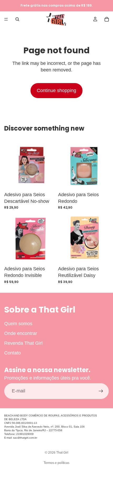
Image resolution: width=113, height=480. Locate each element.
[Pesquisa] (17, 19)
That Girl (62, 452)
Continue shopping (56, 90)
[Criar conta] (100, 391)
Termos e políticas (56, 463)
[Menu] (6, 19)
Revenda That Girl (23, 343)
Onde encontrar (20, 333)
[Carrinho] (106, 19)
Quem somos (18, 323)
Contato (12, 353)
